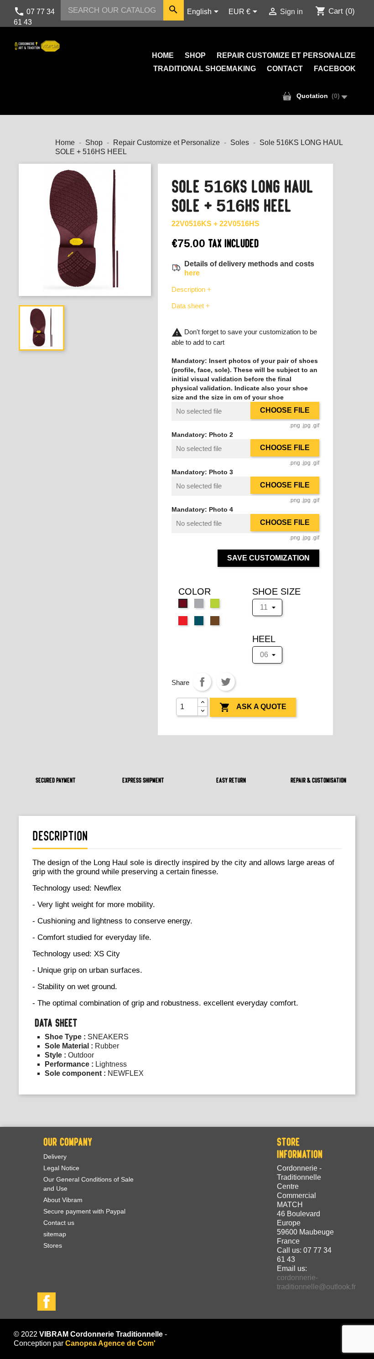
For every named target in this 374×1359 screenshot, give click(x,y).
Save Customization (268, 558)
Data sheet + (190, 306)
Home (163, 55)
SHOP (195, 55)
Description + (191, 289)
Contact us (58, 1222)
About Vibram (63, 1199)
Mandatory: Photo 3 (202, 472)
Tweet (226, 682)
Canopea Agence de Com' (110, 1343)
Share (202, 682)
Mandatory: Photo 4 (202, 509)
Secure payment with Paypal (84, 1211)
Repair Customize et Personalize (286, 55)
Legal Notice (61, 1168)
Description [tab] (60, 836)
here (192, 273)
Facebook (335, 69)
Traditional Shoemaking (204, 69)
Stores (52, 1245)
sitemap (54, 1234)
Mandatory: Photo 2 (202, 434)
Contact (285, 69)
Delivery (55, 1156)
